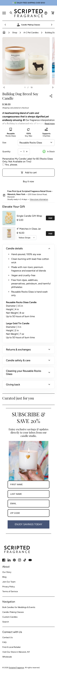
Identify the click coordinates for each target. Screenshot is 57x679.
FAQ (4, 642)
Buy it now (28, 181)
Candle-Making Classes (13, 612)
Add (50, 218)
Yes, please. (11, 164)
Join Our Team (8, 582)
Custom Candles (10, 617)
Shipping (5, 108)
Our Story (6, 572)
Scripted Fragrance (16, 668)
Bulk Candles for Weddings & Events (18, 607)
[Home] (28, 12)
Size (4, 142)
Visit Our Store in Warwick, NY (16, 652)
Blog (4, 577)
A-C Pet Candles (31, 32)
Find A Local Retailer (11, 647)
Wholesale (7, 657)
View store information (39, 199)
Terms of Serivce (10, 591)
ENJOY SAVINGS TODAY (28, 524)
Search (5, 622)
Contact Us (7, 637)
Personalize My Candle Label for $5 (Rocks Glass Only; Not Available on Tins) (27, 160)
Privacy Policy (8, 586)
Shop (14, 32)
